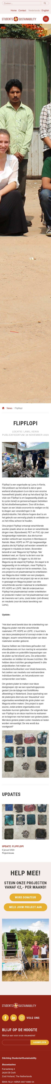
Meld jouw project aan (25, 907)
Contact (22, 10)
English (45, 10)
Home (14, 10)
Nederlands (34, 10)
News (9, 408)
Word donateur (25, 897)
